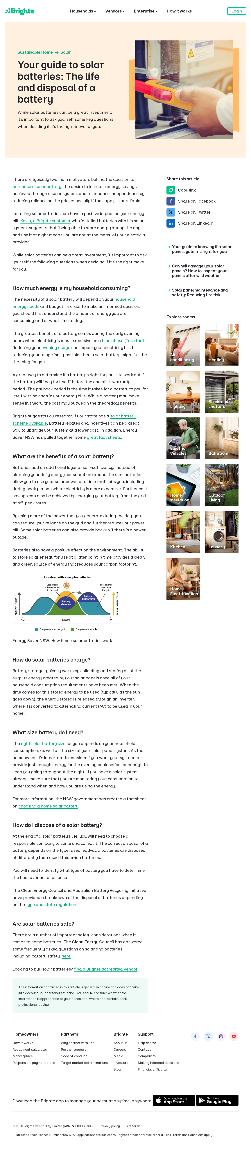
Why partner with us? (77, 1043)
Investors (121, 1063)
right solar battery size (43, 743)
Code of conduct (74, 1056)
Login (236, 11)
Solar (65, 52)
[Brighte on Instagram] (221, 1036)
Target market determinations (84, 1063)
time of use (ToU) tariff (124, 340)
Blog (117, 1069)
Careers (120, 1049)
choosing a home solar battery (48, 806)
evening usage (56, 347)
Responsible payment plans (33, 1063)
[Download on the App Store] (174, 1104)
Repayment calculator (29, 1049)
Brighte (121, 1034)
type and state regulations (52, 904)
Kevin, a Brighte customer (45, 220)
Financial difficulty (152, 1069)
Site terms (133, 1126)
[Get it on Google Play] (217, 1104)
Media (118, 1056)
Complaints (147, 1056)
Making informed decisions (158, 1063)
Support (146, 1034)
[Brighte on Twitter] (208, 1036)
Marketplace (22, 1056)
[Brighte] (19, 11)
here (66, 956)
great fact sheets (104, 437)
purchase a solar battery (36, 186)
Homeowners (25, 1034)
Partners (69, 1034)
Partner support (73, 1049)
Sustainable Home (35, 52)
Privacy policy (110, 1126)
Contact (144, 1049)
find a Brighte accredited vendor (105, 969)
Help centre (147, 1043)
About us (120, 1043)
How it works (22, 1043)
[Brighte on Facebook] (195, 1036)
